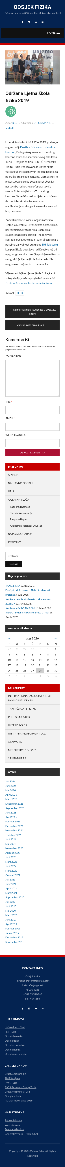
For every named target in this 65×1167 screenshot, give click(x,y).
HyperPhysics (17, 725)
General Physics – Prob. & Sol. (21, 1133)
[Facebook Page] (22, 1009)
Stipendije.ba (17, 758)
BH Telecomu (50, 244)
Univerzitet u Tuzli (15, 1027)
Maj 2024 (10, 843)
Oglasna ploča (18, 499)
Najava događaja (20, 533)
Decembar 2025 (14, 803)
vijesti (10, 127)
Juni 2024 (10, 839)
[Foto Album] (36, 1009)
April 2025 (11, 817)
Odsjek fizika (32, 7)
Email (10, 418)
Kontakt (14, 542)
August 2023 (12, 852)
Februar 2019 (12, 928)
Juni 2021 (10, 883)
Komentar (13, 355)
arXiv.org (15, 741)
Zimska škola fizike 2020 (30, 324)
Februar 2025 (12, 821)
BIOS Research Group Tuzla (20, 1087)
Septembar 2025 (14, 808)
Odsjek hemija (13, 1049)
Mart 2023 (11, 861)
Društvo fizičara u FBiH (17, 1091)
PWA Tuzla (11, 1082)
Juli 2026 (10, 781)
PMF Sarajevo (12, 1078)
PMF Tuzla (10, 1031)
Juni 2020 (10, 906)
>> (56, 638)
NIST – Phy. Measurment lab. (27, 733)
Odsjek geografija (15, 1044)
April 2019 (11, 924)
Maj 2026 (10, 790)
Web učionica (12, 1124)
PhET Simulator (19, 716)
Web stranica (15, 435)
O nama (13, 474)
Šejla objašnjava (13, 1120)
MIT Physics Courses (22, 750)
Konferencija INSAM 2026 (20, 608)
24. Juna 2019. (42, 122)
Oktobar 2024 (13, 834)
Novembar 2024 (14, 830)
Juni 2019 (10, 919)
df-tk (20, 293)
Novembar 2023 (14, 848)
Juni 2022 (10, 866)
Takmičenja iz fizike (22, 708)
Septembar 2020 (14, 897)
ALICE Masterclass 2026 (18, 1100)
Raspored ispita (18, 519)
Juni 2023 (10, 857)
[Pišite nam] (43, 1009)
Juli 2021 (10, 879)
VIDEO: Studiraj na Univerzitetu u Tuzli (27, 612)
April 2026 (11, 794)
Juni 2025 (10, 812)
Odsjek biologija (14, 1036)
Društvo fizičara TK (15, 1073)
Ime (8, 401)
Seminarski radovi (14, 1129)
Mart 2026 (11, 799)
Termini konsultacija (21, 513)
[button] (54, 33)
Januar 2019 (12, 933)
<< (9, 638)
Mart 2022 (11, 870)
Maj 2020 (10, 910)
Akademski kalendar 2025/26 (26, 525)
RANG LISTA (12, 585)
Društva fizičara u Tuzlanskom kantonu (28, 283)
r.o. (14, 122)
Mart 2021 (11, 892)
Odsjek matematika (16, 1053)
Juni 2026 (10, 785)
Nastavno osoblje (21, 483)
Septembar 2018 (14, 941)
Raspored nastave (20, 506)
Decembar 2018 (14, 937)
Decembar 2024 (14, 826)
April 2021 (11, 888)
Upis (11, 491)
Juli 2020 (10, 901)
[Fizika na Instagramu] (29, 1009)
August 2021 (12, 874)
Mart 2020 (11, 915)
